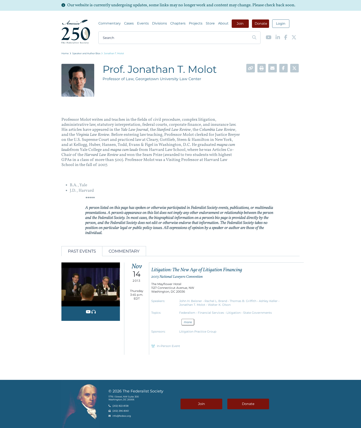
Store (210, 23)
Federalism (187, 313)
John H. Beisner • (192, 301)
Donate (261, 24)
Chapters (178, 23)
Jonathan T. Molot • (193, 305)
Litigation (234, 313)
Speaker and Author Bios (86, 53)
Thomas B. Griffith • (244, 301)
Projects (195, 23)
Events (143, 23)
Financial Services (211, 313)
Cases (129, 23)
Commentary (109, 23)
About (223, 23)
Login (280, 24)
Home (65, 53)
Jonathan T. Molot (114, 53)
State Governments (257, 313)
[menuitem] (109, 23)
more (188, 322)
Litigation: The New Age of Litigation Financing (196, 270)
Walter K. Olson (219, 305)
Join (240, 24)
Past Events (82, 251)
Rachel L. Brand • (217, 301)
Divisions (159, 23)
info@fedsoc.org (121, 415)
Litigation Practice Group (197, 331)
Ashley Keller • (269, 301)
